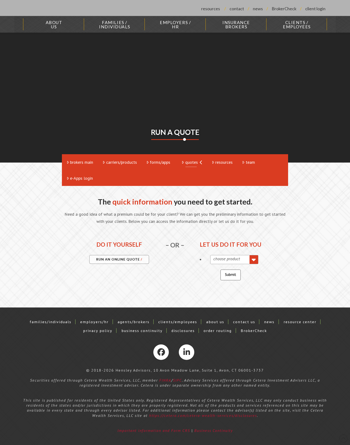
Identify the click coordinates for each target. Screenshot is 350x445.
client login (315, 8)
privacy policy (97, 330)
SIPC (177, 380)
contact (237, 8)
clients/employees (177, 321)
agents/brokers (134, 321)
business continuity (142, 330)
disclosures (183, 330)
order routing (218, 330)
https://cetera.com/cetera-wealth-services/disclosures (203, 415)
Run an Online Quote (118, 259)
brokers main (81, 162)
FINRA (165, 380)
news (258, 8)
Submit (230, 274)
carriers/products (121, 162)
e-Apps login (81, 178)
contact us (244, 321)
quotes (191, 162)
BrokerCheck (284, 8)
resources (210, 8)
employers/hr (94, 321)
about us (215, 321)
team (250, 162)
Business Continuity (213, 430)
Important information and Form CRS (153, 430)
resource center (300, 321)
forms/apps (160, 162)
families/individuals (50, 321)
